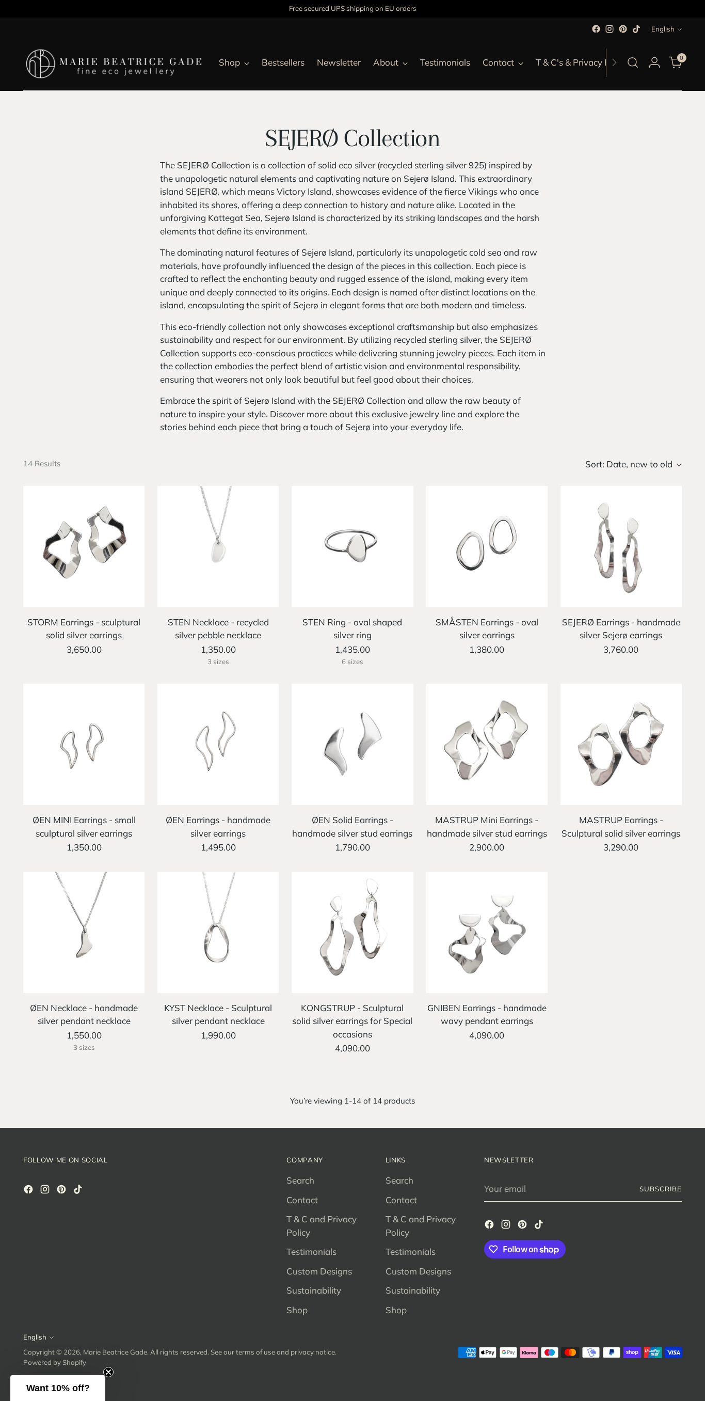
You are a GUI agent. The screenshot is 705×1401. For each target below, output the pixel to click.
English (663, 29)
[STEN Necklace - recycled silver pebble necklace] (218, 546)
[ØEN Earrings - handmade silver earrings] (218, 744)
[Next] (614, 62)
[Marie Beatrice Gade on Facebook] (596, 29)
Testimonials (311, 1251)
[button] (57, 1388)
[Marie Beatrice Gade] (113, 62)
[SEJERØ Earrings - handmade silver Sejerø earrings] (621, 546)
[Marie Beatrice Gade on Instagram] (609, 29)
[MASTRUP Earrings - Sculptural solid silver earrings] (621, 744)
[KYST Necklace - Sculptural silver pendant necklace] (218, 932)
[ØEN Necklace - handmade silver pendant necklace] (84, 932)
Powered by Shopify (54, 1362)
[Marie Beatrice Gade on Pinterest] (623, 29)
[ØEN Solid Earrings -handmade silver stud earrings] (352, 744)
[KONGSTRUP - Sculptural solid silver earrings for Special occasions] (352, 932)
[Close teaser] (108, 1372)
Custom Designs (319, 1271)
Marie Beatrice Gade (115, 1352)
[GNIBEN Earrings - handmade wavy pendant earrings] (487, 932)
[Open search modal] (632, 62)
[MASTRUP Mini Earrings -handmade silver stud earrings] (487, 744)
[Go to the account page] (654, 62)
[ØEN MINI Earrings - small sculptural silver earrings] (84, 744)
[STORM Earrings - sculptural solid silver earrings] (84, 546)
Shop (297, 1309)
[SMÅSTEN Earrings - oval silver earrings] (487, 546)
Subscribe (660, 1189)
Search (300, 1180)
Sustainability (313, 1290)
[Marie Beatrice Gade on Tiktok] (636, 29)
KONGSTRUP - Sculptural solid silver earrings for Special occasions (352, 1021)
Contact (302, 1199)
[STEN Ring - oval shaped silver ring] (352, 546)
